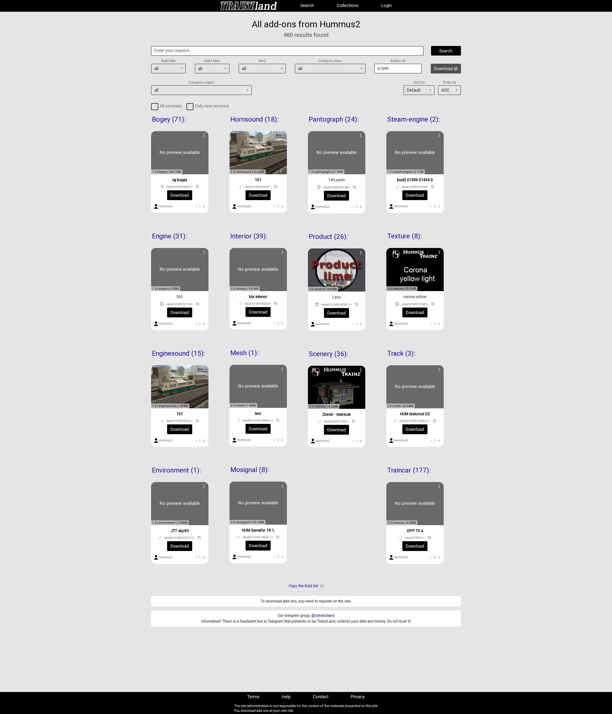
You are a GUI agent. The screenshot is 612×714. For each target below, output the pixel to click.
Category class (330, 61)
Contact (320, 696)
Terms (253, 696)
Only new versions (212, 105)
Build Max (212, 61)
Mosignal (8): (249, 470)
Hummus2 (165, 206)
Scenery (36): (328, 354)
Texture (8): (404, 236)
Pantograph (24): (334, 119)
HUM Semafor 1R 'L (258, 530)
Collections (348, 5)
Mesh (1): (244, 353)
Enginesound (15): (178, 353)
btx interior (258, 296)
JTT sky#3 (180, 530)
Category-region (201, 82)
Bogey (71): (169, 119)
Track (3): (401, 353)
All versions (171, 105)
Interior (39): (249, 236)
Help (286, 696)
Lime (336, 297)
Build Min (168, 61)
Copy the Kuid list (303, 586)
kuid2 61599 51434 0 (415, 180)
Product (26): (328, 237)
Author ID (398, 61)
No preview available (179, 152)
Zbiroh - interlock (336, 414)
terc (258, 413)
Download (179, 195)
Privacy (357, 696)
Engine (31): (169, 236)
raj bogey (179, 180)
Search (307, 5)
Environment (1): (176, 470)
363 (179, 296)
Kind (262, 61)
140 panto (336, 180)
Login (386, 5)
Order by (449, 82)
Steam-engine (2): (413, 119)
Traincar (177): (409, 470)
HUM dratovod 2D (415, 414)
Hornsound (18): (254, 119)
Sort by (419, 82)
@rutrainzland (322, 615)
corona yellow (414, 296)
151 (179, 414)
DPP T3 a (415, 530)
